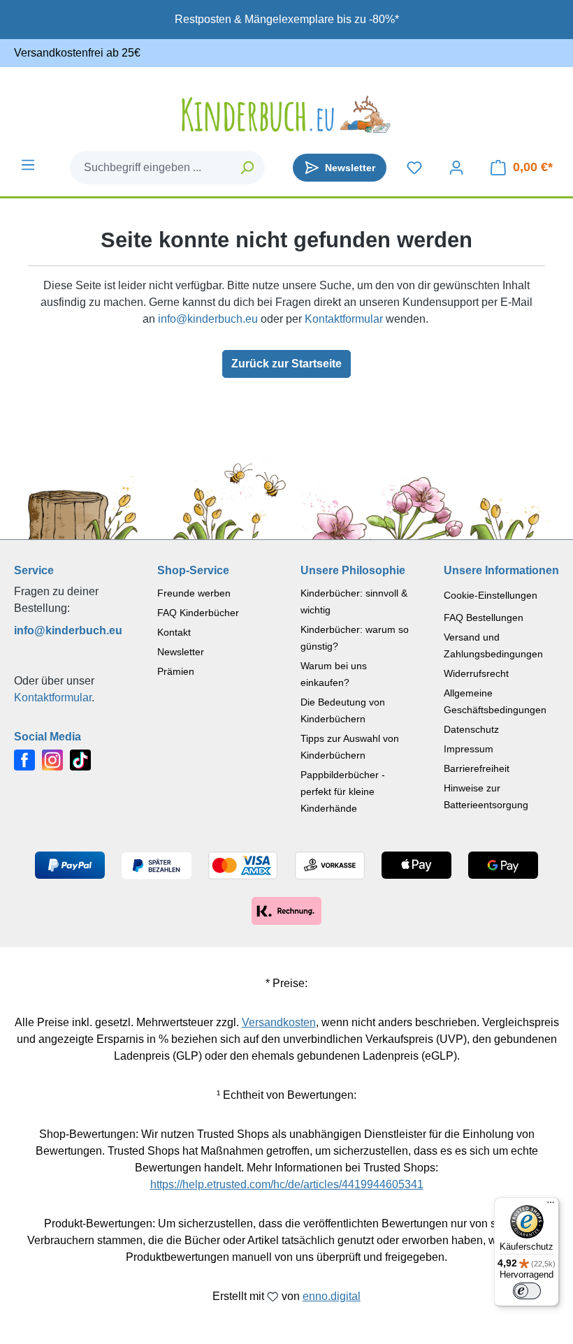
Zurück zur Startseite (286, 364)
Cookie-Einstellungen (490, 595)
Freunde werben (194, 593)
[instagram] (52, 760)
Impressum (468, 748)
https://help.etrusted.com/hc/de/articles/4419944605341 (286, 1184)
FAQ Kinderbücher (198, 612)
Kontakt (174, 632)
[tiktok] (80, 760)
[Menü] (28, 165)
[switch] (527, 1291)
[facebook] (24, 760)
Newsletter (180, 651)
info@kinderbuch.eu (208, 319)
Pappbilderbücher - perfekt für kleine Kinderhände (342, 791)
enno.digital (332, 1296)
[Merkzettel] (414, 167)
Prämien (175, 671)
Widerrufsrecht (476, 673)
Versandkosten (279, 1022)
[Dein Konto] (456, 167)
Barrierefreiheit (476, 768)
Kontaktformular (344, 319)
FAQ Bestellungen (483, 617)
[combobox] (150, 167)
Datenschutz (471, 729)
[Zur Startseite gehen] (286, 114)
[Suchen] (248, 167)
